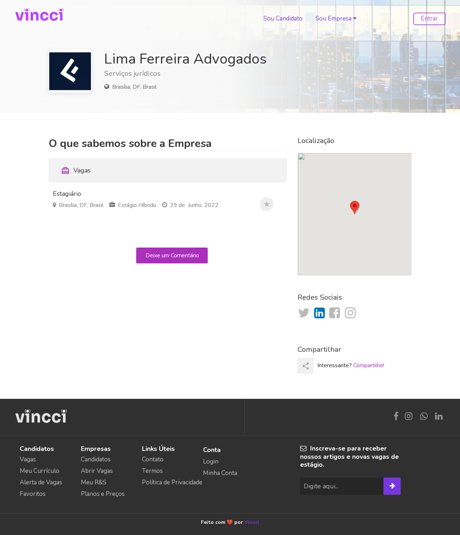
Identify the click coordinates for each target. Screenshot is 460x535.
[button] (354, 207)
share (306, 366)
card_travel (65, 170)
